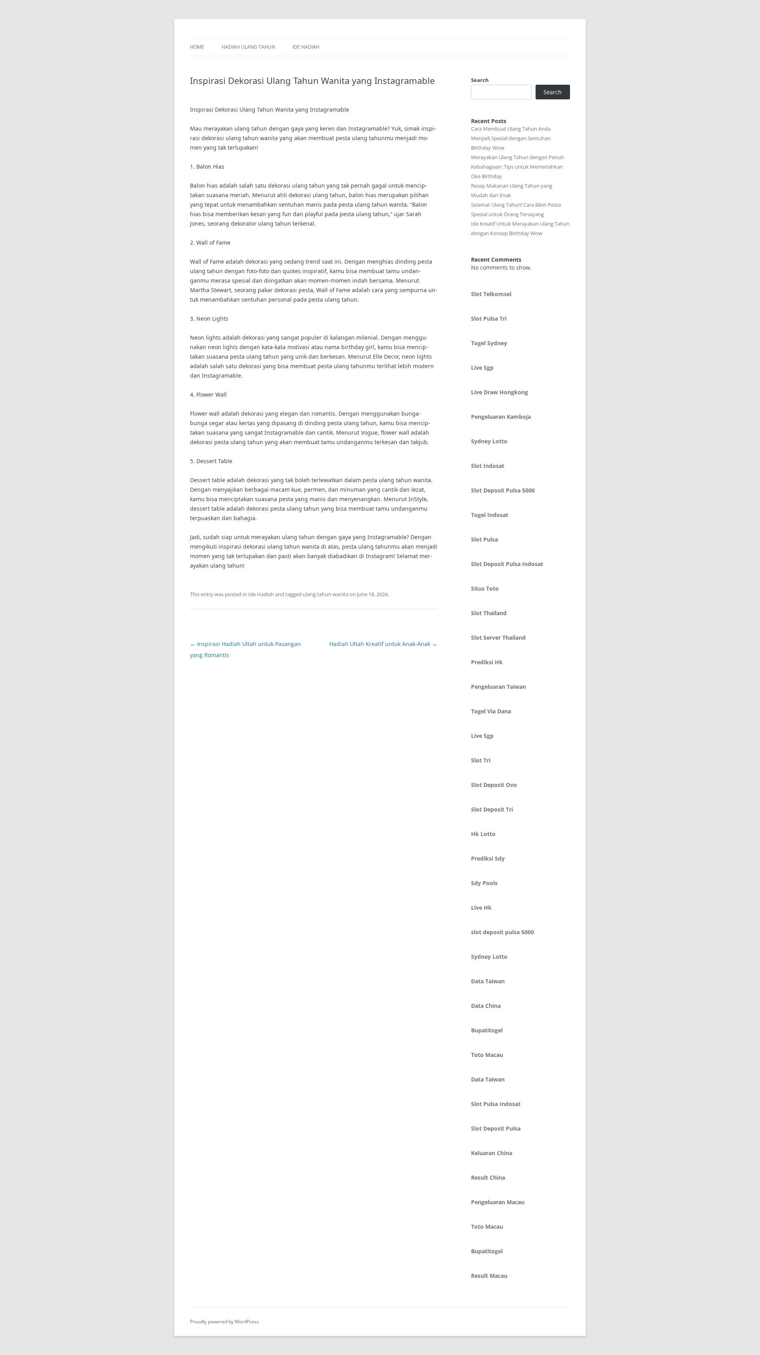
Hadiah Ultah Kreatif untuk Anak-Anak (383, 644)
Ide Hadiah (306, 47)
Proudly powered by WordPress (224, 1321)
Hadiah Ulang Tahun (248, 47)
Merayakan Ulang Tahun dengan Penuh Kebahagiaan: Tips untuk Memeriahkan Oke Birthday (517, 167)
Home (197, 47)
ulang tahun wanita (325, 594)
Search (480, 80)
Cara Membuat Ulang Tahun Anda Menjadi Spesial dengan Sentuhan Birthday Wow (511, 138)
